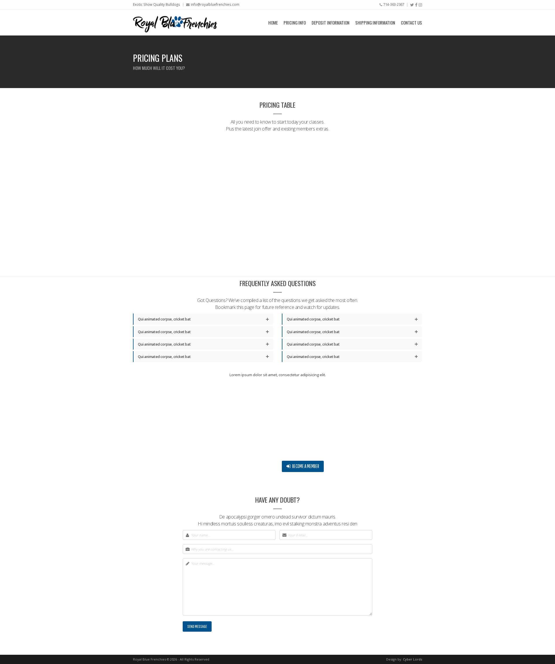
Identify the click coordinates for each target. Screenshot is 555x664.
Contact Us (411, 22)
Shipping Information (375, 22)
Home (273, 22)
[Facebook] (416, 5)
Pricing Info (295, 22)
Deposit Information (330, 22)
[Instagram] (420, 5)
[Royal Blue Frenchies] (175, 22)
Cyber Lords (412, 659)
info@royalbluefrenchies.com (215, 4)
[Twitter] (412, 5)
